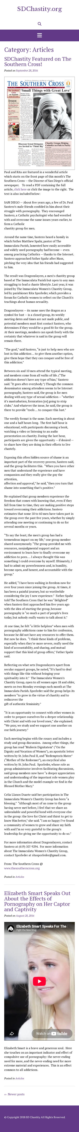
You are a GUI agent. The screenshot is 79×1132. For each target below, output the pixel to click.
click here (20, 189)
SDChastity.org (39, 8)
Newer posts (14, 1094)
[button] (39, 36)
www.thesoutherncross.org (22, 868)
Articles (19, 877)
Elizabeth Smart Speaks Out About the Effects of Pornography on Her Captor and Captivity (37, 901)
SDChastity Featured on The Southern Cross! (37, 61)
